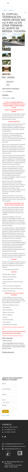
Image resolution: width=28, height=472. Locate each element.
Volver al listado (5, 415)
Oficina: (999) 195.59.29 (10, 427)
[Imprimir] (25, 12)
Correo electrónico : (6, 389)
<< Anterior (4, 10)
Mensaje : (4, 405)
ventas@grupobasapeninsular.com (14, 444)
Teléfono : (4, 394)
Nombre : (4, 383)
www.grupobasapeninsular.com (12, 449)
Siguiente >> (11, 10)
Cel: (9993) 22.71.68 (9, 429)
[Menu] (8, 3)
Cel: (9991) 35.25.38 (9, 432)
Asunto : (4, 400)
